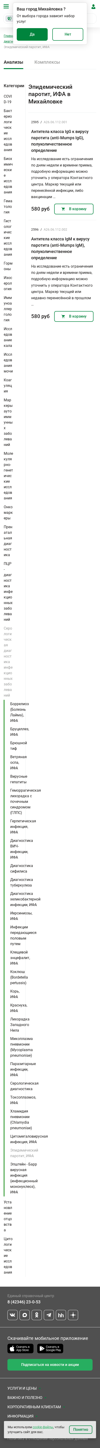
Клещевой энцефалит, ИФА (20, 958)
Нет (68, 34)
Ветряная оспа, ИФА (18, 762)
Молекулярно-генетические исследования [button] (8, 475)
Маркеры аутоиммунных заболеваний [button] (8, 422)
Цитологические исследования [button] (8, 1256)
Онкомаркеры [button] (8, 512)
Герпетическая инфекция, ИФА (23, 826)
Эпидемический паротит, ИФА (24, 1153)
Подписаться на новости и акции (50, 1364)
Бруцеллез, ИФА (19, 732)
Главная (10, 36)
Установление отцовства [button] (8, 1216)
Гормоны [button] (8, 266)
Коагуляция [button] (8, 385)
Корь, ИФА (15, 994)
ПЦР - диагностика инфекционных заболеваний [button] (8, 591)
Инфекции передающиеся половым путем (23, 935)
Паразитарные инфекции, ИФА (23, 1069)
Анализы (13, 62)
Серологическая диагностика (24, 1086)
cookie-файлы (43, 1427)
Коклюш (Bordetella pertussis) (19, 977)
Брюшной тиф (18, 746)
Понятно (80, 1429)
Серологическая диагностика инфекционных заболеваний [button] (8, 661)
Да (32, 34)
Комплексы (47, 62)
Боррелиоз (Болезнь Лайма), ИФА (19, 712)
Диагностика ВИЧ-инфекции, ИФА (21, 849)
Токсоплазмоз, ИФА (23, 1100)
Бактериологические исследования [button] (8, 130)
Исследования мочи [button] (8, 362)
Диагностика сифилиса (21, 868)
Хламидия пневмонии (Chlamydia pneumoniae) (21, 1119)
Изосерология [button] (8, 283)
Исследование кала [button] (8, 337)
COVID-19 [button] (8, 99)
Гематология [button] (8, 206)
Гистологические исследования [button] (8, 238)
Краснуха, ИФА (18, 1008)
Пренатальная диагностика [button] (8, 541)
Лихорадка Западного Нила (20, 1025)
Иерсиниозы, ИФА (21, 916)
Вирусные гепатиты (18, 779)
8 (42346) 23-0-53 (23, 1301)
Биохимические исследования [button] (8, 175)
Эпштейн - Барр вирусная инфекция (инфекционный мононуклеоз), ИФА (24, 1178)
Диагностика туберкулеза (21, 882)
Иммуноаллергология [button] (8, 309)
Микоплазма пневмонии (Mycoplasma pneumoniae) (21, 1047)
